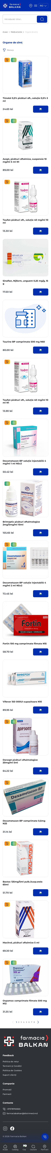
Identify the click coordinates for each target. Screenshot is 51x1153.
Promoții (7, 1089)
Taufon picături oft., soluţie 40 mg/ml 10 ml (25, 221)
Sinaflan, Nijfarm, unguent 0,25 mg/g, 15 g (25, 282)
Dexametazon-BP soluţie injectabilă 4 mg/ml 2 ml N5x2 (24, 584)
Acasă (5, 32)
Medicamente (16, 32)
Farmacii (7, 1094)
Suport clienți (9, 1075)
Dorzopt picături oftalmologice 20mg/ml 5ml (20, 761)
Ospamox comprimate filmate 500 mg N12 (25, 1002)
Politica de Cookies (12, 1070)
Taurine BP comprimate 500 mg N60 (24, 341)
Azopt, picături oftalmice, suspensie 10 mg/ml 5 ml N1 (25, 160)
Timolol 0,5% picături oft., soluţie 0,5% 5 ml (25, 99)
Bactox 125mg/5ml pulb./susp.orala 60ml (22, 883)
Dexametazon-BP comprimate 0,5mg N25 (24, 822)
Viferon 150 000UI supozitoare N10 (22, 701)
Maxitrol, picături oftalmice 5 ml (21, 942)
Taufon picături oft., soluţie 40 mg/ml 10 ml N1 (25, 401)
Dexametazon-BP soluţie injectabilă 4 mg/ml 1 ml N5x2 (24, 462)
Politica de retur (11, 1061)
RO (41, 5)
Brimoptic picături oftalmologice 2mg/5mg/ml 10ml (21, 523)
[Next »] (38, 1022)
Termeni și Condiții (12, 1066)
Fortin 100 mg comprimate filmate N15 (25, 643)
